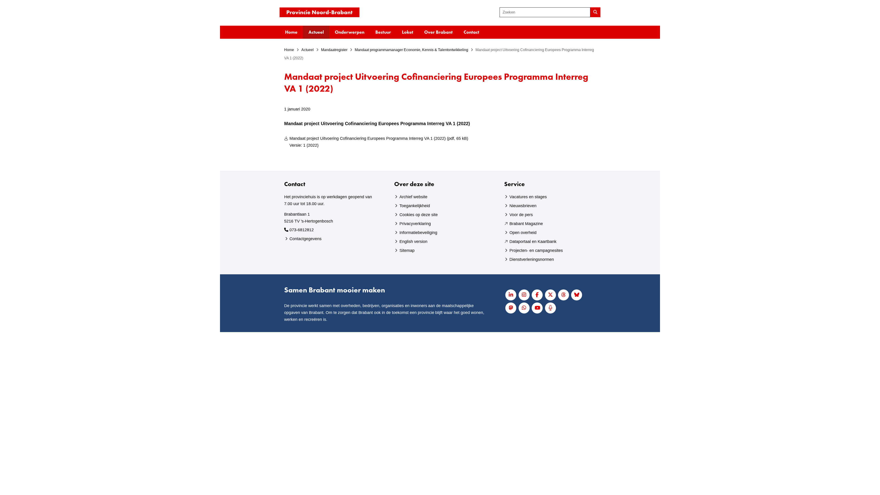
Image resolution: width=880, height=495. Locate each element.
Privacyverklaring (415, 223)
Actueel (316, 32)
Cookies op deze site (418, 214)
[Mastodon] (510, 308)
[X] (550, 294)
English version (413, 241)
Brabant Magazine (526, 223)
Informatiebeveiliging (418, 232)
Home (291, 32)
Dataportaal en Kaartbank (532, 241)
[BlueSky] (576, 294)
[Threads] (563, 294)
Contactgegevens (305, 238)
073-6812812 (301, 230)
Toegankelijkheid (414, 206)
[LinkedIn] (510, 294)
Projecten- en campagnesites (536, 250)
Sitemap (407, 250)
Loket (407, 32)
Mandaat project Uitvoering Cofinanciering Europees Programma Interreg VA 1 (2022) (378, 142)
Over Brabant (438, 32)
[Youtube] (537, 308)
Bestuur (383, 32)
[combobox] (545, 12)
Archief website (413, 197)
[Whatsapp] (524, 308)
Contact (471, 32)
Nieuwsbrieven (522, 206)
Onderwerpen (349, 32)
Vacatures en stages (528, 197)
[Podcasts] (550, 308)
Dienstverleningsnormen (531, 259)
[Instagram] (524, 294)
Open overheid (522, 232)
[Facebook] (537, 294)
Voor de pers (521, 214)
